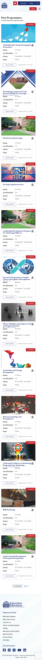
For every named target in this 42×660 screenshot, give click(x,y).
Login (33, 9)
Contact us (7, 622)
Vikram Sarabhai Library (11, 625)
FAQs (31, 3)
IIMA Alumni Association (11, 631)
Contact (23, 3)
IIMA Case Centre (9, 619)
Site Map (6, 640)
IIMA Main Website (9, 617)
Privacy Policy (7, 637)
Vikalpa (5, 628)
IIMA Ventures (7, 634)
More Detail (10, 65)
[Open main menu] (39, 9)
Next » (26, 586)
